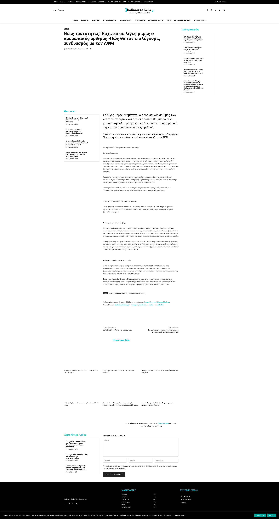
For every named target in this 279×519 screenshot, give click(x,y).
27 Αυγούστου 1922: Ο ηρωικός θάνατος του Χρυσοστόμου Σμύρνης (74, 131)
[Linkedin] (204, 9)
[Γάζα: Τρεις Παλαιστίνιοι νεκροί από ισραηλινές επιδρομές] (121, 355)
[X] (156, 48)
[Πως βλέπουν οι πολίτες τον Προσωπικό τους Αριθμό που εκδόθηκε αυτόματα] (93, 444)
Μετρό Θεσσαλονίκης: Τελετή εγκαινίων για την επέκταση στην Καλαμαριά (76, 154)
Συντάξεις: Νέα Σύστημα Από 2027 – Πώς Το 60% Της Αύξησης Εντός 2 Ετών (193, 38)
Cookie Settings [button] (260, 515)
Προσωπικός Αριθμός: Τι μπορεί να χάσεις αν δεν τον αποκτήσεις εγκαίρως (76, 467)
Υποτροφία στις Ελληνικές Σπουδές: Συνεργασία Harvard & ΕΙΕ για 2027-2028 (77, 142)
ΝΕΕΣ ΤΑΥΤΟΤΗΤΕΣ (121, 293)
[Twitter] (200, 9)
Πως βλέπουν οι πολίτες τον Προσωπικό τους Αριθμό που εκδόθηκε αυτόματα (76, 444)
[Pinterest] (176, 48)
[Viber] (171, 48)
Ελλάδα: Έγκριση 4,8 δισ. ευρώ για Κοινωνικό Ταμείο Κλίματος (77, 119)
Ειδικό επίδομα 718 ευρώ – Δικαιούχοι (117, 330)
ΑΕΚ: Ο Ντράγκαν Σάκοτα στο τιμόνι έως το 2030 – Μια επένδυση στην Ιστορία (193, 71)
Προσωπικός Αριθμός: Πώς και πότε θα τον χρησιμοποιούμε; (77, 456)
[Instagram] (197, 9)
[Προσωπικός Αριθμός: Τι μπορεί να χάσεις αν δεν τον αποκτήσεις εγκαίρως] (93, 469)
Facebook (142, 305)
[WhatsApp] (161, 48)
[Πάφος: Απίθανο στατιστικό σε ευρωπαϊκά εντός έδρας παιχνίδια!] (160, 355)
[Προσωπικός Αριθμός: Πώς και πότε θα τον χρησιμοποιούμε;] (93, 457)
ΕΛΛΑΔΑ (66, 29)
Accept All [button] (272, 515)
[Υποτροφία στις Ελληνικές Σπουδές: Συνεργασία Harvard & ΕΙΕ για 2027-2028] (93, 144)
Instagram (134, 305)
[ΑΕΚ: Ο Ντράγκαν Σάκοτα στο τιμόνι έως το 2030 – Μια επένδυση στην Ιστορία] (82, 388)
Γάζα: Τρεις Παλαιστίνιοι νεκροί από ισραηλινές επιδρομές (193, 49)
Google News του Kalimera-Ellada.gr (156, 302)
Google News (163, 423)
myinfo (111, 293)
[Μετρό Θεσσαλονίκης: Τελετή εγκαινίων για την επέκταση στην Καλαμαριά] (93, 155)
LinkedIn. (160, 305)
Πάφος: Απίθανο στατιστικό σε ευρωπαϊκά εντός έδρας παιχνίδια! (193, 60)
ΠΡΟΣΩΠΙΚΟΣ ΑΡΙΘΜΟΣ (136, 293)
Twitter (151, 305)
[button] (223, 9)
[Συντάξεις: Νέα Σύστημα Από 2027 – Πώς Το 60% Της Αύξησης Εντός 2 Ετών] (82, 355)
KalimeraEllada (71, 49)
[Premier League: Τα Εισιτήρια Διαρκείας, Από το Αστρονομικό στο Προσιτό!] (160, 388)
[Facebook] (193, 9)
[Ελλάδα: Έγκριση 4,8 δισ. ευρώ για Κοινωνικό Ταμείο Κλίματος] (93, 121)
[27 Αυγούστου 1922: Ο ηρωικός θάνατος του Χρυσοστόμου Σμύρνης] (93, 132)
